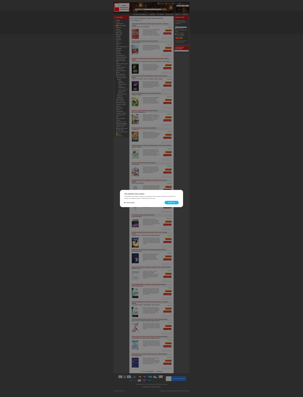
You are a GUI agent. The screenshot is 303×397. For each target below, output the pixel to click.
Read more (152, 198)
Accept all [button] (171, 202)
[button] (129, 202)
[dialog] (151, 198)
